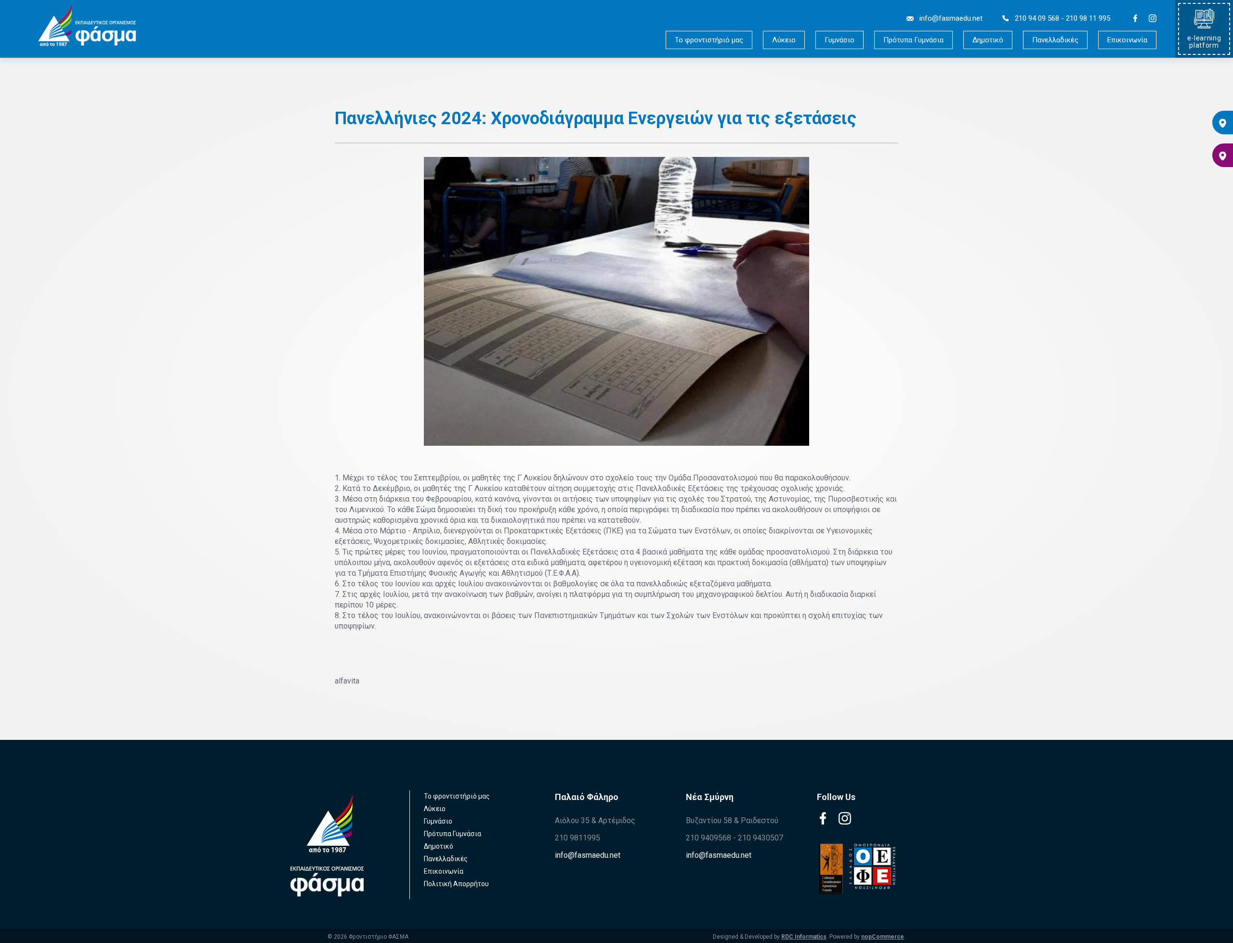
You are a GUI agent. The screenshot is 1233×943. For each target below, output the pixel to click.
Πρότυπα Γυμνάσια (913, 40)
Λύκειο (784, 40)
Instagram (1153, 18)
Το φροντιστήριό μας (709, 40)
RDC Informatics (803, 936)
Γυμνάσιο (839, 40)
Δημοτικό (987, 40)
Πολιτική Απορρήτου (456, 884)
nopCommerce (882, 936)
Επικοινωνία (1127, 40)
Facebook (1135, 18)
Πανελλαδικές (1055, 40)
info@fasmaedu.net (587, 855)
